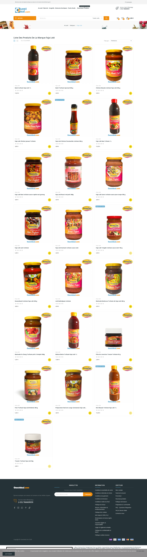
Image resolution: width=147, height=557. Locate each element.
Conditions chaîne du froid (102, 502)
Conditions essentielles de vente (104, 490)
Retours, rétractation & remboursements (101, 508)
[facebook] (15, 508)
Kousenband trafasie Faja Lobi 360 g (26, 301)
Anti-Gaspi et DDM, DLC (102, 515)
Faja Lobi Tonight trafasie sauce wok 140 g (109, 248)
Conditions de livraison (101, 499)
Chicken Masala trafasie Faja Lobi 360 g (108, 88)
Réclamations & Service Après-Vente (103, 519)
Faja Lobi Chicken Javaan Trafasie (25, 141)
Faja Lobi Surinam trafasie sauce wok (66, 248)
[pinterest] (26, 508)
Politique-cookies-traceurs (102, 535)
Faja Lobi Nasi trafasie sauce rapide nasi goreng (30, 194)
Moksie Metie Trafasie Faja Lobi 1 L (66, 354)
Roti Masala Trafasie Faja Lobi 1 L (106, 408)
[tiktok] (29, 508)
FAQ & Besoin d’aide (121, 510)
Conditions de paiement (101, 496)
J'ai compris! (8, 554)
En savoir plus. (140, 551)
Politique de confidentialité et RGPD (103, 531)
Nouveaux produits (121, 499)
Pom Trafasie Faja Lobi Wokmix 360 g (26, 408)
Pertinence (121, 41)
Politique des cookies (101, 512)
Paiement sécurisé (121, 493)
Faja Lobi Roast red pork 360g (64, 194)
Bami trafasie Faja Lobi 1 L (23, 88)
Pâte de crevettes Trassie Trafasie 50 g (108, 354)
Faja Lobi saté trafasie (22, 248)
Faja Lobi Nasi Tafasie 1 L (104, 141)
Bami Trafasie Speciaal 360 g (64, 88)
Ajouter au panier (49, 93)
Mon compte (119, 490)
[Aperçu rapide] (33, 64)
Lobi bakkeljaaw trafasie (63, 301)
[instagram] (18, 508)
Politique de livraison (121, 502)
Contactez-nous (120, 513)
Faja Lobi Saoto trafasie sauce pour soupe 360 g (110, 194)
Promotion (118, 496)
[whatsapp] (22, 508)
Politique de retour (100, 504)
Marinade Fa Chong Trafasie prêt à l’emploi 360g (30, 354)
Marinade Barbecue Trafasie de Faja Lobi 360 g (110, 301)
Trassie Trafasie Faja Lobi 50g (24, 461)
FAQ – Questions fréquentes (123, 507)
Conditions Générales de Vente (103, 493)
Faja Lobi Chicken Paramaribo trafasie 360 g (68, 141)
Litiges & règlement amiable (103, 527)
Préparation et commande (123, 504)
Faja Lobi (17, 85)
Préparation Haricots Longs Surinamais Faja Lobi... (70, 408)
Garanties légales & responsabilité (100, 523)
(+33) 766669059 (124, 8)
